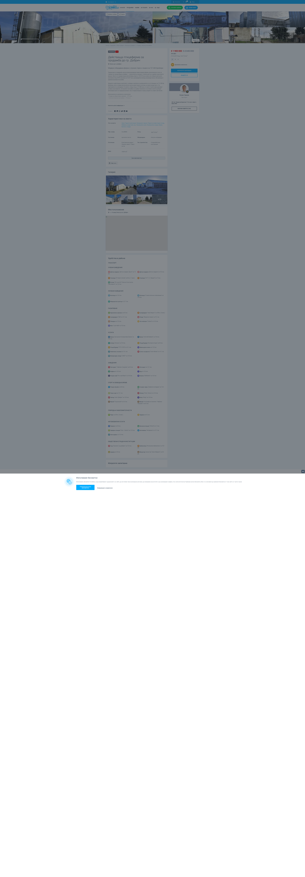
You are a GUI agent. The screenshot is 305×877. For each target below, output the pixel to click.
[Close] (303, 471)
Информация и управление (105, 488)
